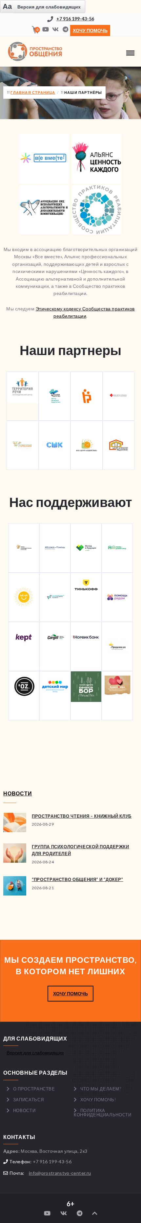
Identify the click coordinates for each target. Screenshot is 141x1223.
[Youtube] (45, 30)
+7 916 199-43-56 (75, 18)
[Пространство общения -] (36, 51)
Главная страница (32, 92)
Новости (24, 1110)
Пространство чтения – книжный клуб (81, 816)
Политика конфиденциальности (102, 1112)
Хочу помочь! (98, 1099)
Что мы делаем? (100, 1088)
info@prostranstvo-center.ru (60, 1173)
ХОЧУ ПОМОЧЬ (70, 993)
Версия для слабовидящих (35, 1052)
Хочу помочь (90, 30)
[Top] (94, 1213)
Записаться (28, 1099)
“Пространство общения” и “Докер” (77, 879)
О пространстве (34, 1088)
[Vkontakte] (55, 30)
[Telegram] (65, 30)
